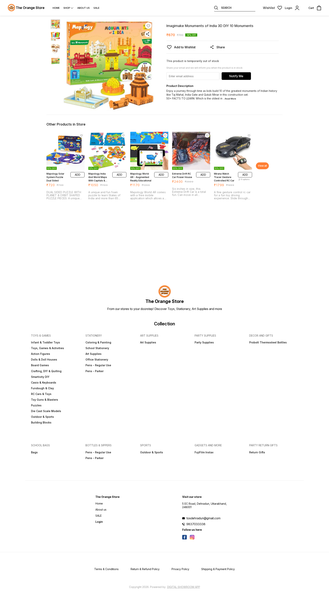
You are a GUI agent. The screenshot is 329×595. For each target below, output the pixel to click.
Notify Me (236, 76)
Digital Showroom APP (183, 587)
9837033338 (195, 524)
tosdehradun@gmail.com (203, 518)
